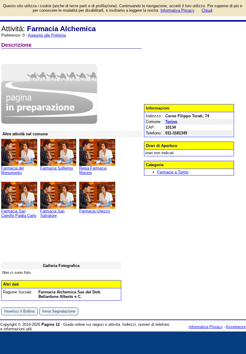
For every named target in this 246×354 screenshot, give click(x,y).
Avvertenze (236, 327)
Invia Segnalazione (58, 311)
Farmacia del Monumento (12, 170)
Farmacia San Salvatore (52, 213)
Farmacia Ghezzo (94, 211)
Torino (171, 121)
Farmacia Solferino (56, 168)
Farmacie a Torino (172, 172)
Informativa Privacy (206, 327)
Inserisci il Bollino (19, 311)
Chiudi (207, 10)
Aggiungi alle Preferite (47, 35)
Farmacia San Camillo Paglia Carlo (18, 213)
